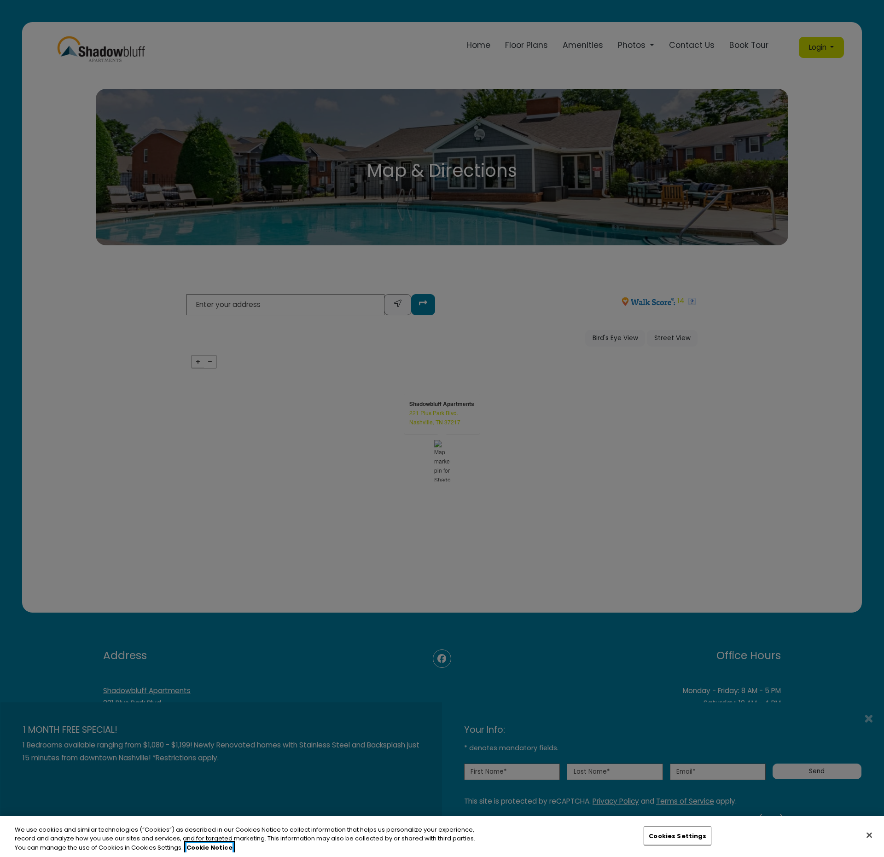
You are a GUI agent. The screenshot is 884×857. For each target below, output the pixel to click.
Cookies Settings (677, 835)
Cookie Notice (209, 847)
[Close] (869, 835)
